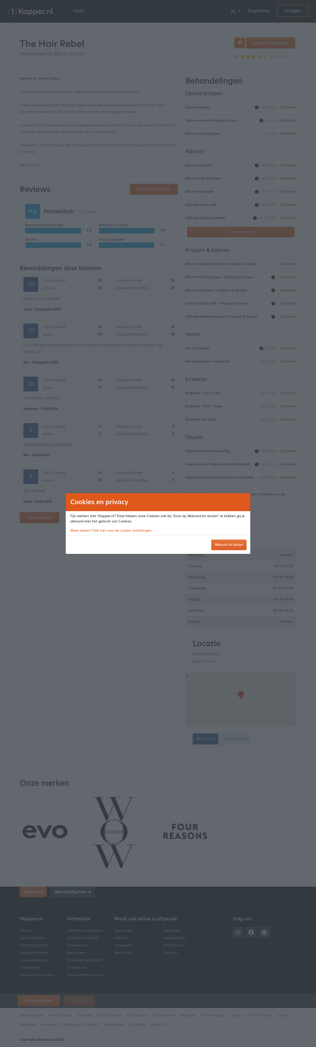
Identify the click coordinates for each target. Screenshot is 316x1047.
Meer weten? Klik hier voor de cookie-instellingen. (111, 530)
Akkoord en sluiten (229, 545)
